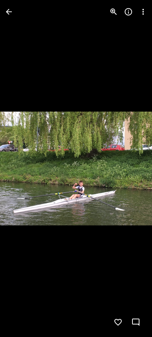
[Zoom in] (113, 11)
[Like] (118, 322)
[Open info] (128, 11)
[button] (20, 168)
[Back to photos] (9, 12)
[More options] (143, 11)
